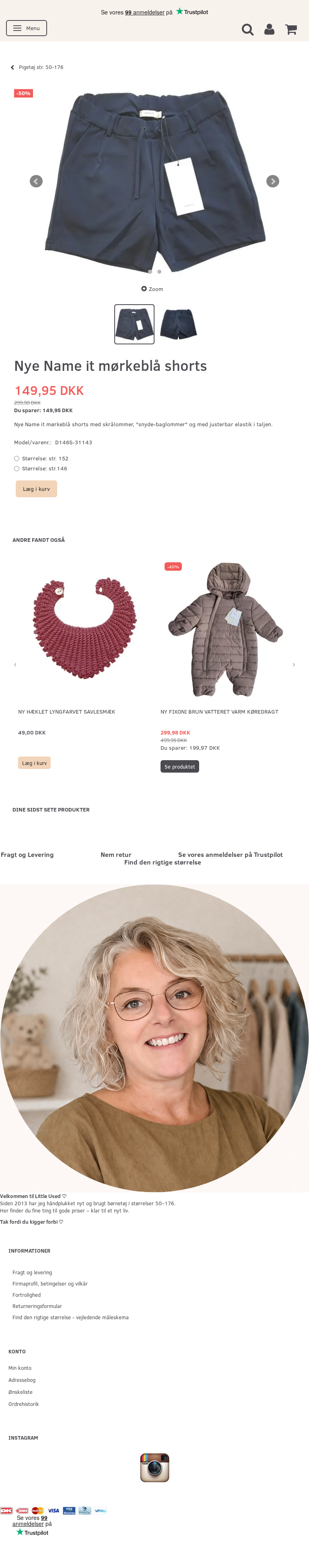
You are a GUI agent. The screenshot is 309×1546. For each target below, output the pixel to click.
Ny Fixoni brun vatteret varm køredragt (219, 711)
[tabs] (248, 28)
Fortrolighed (26, 1294)
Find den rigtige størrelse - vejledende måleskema (70, 1317)
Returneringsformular (37, 1305)
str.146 (44, 468)
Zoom (156, 289)
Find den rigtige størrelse (162, 862)
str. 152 (45, 458)
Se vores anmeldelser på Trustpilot (230, 854)
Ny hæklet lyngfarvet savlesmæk (66, 711)
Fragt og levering (32, 1272)
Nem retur (116, 854)
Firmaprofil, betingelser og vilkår (50, 1283)
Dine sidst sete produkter (51, 809)
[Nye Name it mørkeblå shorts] (154, 181)
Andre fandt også (38, 539)
